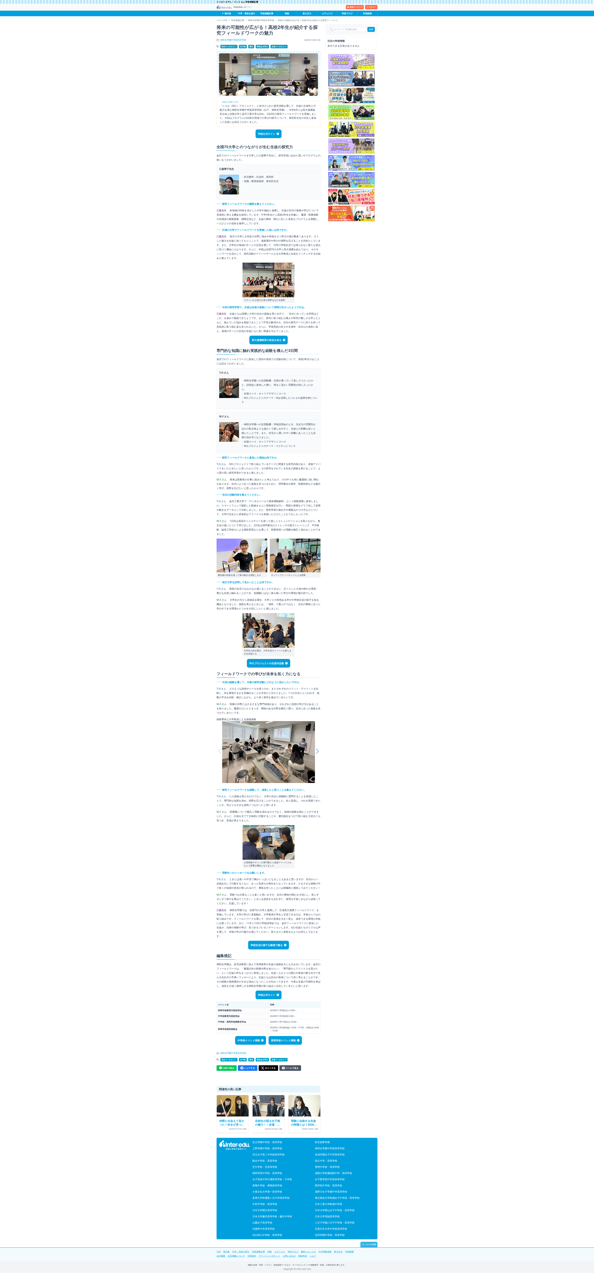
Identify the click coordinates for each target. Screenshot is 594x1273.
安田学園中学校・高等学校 (330, 1235)
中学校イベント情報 (249, 1040)
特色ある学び (262, 46)
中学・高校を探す (246, 13)
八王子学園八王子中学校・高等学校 (335, 1222)
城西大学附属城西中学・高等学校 (333, 1173)
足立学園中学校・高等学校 (267, 1142)
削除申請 (302, 1255)
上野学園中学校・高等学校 (267, 1148)
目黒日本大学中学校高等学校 (331, 1228)
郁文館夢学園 (322, 1142)
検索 (371, 29)
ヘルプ (312, 1255)
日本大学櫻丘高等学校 (264, 1210)
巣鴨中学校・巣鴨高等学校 (267, 1185)
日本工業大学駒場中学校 (328, 1204)
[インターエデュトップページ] (234, 1145)
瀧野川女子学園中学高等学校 (331, 1191)
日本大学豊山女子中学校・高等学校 (335, 1210)
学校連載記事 (266, 13)
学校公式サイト (266, 133)
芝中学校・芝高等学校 (264, 1167)
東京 (251, 46)
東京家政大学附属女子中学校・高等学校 (337, 1198)
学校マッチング (356, 7)
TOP (219, 1251)
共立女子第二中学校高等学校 (268, 1154)
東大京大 (307, 13)
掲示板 (228, 13)
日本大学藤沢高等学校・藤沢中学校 (272, 1216)
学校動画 (367, 13)
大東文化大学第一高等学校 (267, 1191)
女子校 (243, 46)
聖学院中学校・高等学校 (328, 1185)
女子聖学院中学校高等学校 (330, 1179)
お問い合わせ (289, 1255)
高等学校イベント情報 (283, 1040)
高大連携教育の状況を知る (267, 340)
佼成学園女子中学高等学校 (330, 1154)
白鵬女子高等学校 (262, 1222)
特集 (287, 13)
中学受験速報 (325, 1251)
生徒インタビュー (279, 46)
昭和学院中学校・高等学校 (267, 1173)
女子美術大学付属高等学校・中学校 (272, 1179)
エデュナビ (327, 13)
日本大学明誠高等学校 (327, 1216)
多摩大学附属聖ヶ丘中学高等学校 (271, 1198)
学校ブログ (347, 13)
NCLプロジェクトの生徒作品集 (266, 663)
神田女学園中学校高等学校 (233, 39)
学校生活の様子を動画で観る (267, 945)
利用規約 (252, 1255)
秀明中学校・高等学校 (327, 1167)
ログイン (372, 7)
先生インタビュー (229, 46)
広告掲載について (236, 1255)
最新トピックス (308, 1251)
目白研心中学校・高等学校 (267, 1235)
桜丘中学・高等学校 (326, 1160)
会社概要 (221, 1255)
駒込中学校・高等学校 (264, 1160)
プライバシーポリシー (269, 1255)
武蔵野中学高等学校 (263, 1228)
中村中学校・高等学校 (264, 1204)
